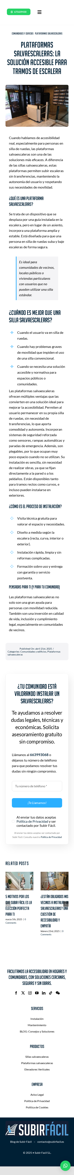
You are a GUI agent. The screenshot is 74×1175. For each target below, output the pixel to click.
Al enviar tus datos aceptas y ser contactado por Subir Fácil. (36, 821)
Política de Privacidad (32, 821)
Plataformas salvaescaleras (48, 33)
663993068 (39, 755)
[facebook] (16, 993)
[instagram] (30, 993)
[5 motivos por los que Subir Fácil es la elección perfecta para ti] (19, 881)
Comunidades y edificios (22, 33)
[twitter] (23, 993)
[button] (8, 904)
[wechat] (58, 993)
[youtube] (37, 993)
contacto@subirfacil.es (50, 1141)
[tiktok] (50, 993)
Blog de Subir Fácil (21, 1141)
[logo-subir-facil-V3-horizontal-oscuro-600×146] (37, 1123)
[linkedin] (43, 993)
